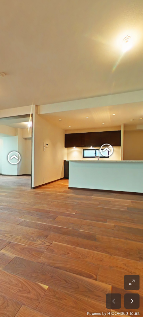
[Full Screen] (132, 282)
